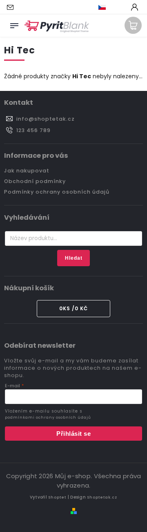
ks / (73, 308)
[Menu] (14, 24)
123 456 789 (33, 130)
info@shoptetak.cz (45, 118)
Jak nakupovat (26, 170)
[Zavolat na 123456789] (27, 7)
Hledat (73, 258)
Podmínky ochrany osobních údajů (56, 191)
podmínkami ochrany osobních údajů (48, 417)
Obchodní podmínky (35, 181)
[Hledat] (120, 8)
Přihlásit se (73, 433)
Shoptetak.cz (102, 497)
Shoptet (57, 497)
